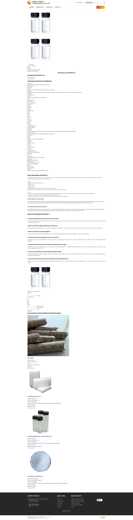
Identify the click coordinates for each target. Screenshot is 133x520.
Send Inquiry (31, 64)
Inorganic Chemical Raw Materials (77, 501)
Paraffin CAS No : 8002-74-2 (34, 396)
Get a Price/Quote (31, 77)
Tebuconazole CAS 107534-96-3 (35, 476)
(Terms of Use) (47, 516)
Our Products (49, 7)
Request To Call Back (32, 66)
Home (29, 67)
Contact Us (57, 7)
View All (72, 507)
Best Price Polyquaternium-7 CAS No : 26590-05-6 (40, 436)
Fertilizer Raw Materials (75, 503)
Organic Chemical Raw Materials (34, 69)
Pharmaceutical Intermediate (77, 504)
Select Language (79, 2)
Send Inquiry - (101, 7)
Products (29, 68)
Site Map (59, 506)
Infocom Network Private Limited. (42, 518)
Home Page (31, 7)
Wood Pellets (31, 358)
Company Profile (40, 7)
